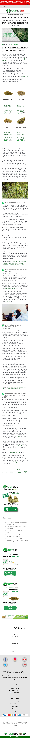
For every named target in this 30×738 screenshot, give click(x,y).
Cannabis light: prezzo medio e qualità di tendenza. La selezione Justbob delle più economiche (15, 263)
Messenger (16, 692)
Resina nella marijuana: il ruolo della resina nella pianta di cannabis (8, 472)
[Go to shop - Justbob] (15, 734)
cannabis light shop (14, 452)
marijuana (8, 214)
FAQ (15, 711)
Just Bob (8, 301)
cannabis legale (10, 288)
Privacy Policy (15, 698)
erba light (15, 462)
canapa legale (14, 165)
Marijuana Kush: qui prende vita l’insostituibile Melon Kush (22, 472)
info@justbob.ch (16, 690)
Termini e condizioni (15, 703)
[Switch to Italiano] (3, 6)
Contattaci (15, 709)
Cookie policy (15, 701)
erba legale (17, 173)
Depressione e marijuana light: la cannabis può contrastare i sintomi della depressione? (17, 540)
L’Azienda (15, 706)
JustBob (21, 446)
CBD (18, 436)
